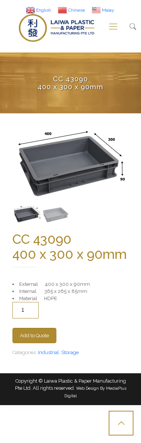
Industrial (48, 352)
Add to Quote (34, 335)
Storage (70, 352)
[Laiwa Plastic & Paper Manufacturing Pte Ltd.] (57, 26)
